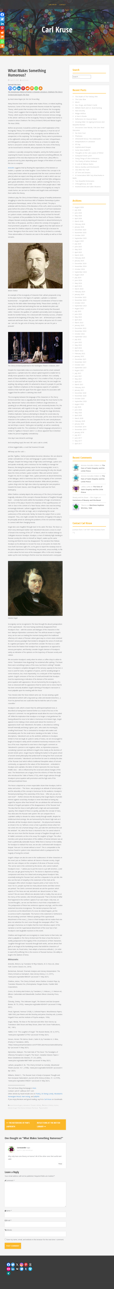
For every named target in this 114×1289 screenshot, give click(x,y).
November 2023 (80, 300)
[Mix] (32, 88)
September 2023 (81, 306)
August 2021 (79, 370)
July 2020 (78, 407)
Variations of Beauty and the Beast (87, 500)
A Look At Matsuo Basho (84, 164)
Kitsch (77, 102)
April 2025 (78, 252)
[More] (41, 88)
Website (9, 1230)
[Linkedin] (19, 88)
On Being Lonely (47, 1094)
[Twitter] (14, 88)
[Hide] (1, 50)
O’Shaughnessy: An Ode (83, 184)
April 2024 (78, 286)
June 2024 (78, 280)
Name (9, 1211)
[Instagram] (21, 1265)
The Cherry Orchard (24, 1108)
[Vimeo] (30, 1269)
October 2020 (80, 398)
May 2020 (78, 413)
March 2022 (79, 351)
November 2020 (80, 396)
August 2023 (79, 308)
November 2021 (80, 362)
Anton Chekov (48, 1105)
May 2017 (78, 441)
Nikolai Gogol (12, 1108)
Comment (10, 1180)
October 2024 (80, 269)
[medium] (17, 1269)
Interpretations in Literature (85, 142)
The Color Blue (80, 99)
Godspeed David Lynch (83, 156)
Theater (33, 1105)
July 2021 (78, 373)
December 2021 (80, 359)
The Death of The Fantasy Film (86, 97)
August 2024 (79, 275)
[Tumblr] (26, 1269)
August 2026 (79, 207)
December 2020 (80, 393)
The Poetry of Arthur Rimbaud (86, 161)
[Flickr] (8, 1269)
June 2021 (78, 376)
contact (62, 5)
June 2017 (78, 438)
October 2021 (80, 365)
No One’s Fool (80, 133)
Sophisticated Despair (83, 147)
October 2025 (80, 235)
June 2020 (78, 410)
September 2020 (81, 401)
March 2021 (79, 384)
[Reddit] (28, 88)
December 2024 (80, 263)
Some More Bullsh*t (82, 150)
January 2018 (79, 432)
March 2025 (79, 255)
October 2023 (80, 303)
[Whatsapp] (36, 88)
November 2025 (80, 232)
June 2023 (78, 314)
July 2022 (78, 339)
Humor (56, 1105)
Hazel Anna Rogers (16, 1105)
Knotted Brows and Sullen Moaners (88, 187)
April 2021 (78, 382)
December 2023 (80, 297)
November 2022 (80, 331)
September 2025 (81, 238)
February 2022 (80, 353)
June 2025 (78, 247)
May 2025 (78, 249)
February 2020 (80, 421)
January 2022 (79, 356)
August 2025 (79, 241)
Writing (39, 1105)
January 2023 (79, 325)
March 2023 (79, 322)
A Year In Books (81, 116)
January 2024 (79, 294)
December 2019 (80, 427)
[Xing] (8, 1273)
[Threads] (30, 1265)
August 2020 (79, 404)
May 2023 (78, 317)
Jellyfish (36, 1096)
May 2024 (78, 283)
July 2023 (78, 311)
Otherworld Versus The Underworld (88, 139)
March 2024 (79, 289)
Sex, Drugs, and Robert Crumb (86, 105)
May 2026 (78, 216)
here (34, 1088)
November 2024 (80, 266)
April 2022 (78, 348)
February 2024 (80, 292)
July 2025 (78, 244)
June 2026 (78, 213)
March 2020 (79, 418)
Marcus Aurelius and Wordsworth (87, 167)
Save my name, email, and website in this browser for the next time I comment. (35, 1240)
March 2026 (79, 221)
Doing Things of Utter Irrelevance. (87, 158)
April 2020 (78, 415)
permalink (44, 1108)
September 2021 (81, 368)
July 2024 (78, 277)
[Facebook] (10, 88)
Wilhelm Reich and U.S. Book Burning (88, 108)
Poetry (38, 1094)
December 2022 (80, 328)
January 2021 (79, 390)
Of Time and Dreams (82, 172)
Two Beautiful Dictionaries (84, 181)
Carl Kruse (52, 5)
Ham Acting (26, 1096)
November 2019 (80, 429)
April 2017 (78, 443)
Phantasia (78, 136)
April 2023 (78, 320)
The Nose (35, 1108)
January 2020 (79, 424)
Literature (26, 1105)
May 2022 (78, 345)
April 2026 (78, 218)
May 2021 (78, 379)
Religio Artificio (80, 113)
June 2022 (78, 342)
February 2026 (80, 224)
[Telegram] (21, 1269)
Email (8, 1220)
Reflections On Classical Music (86, 119)
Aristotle (11, 168)
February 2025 (80, 258)
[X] (17, 1265)
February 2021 (80, 387)
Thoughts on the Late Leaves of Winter (89, 153)
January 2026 (79, 227)
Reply (60, 1164)
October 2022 (80, 334)
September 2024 (81, 272)
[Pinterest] (23, 88)
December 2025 (80, 230)
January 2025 (79, 261)
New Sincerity (80, 111)
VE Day (77, 144)
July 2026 (78, 210)
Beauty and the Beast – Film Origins (86, 497)
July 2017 (78, 435)
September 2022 (81, 337)
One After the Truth (82, 170)
